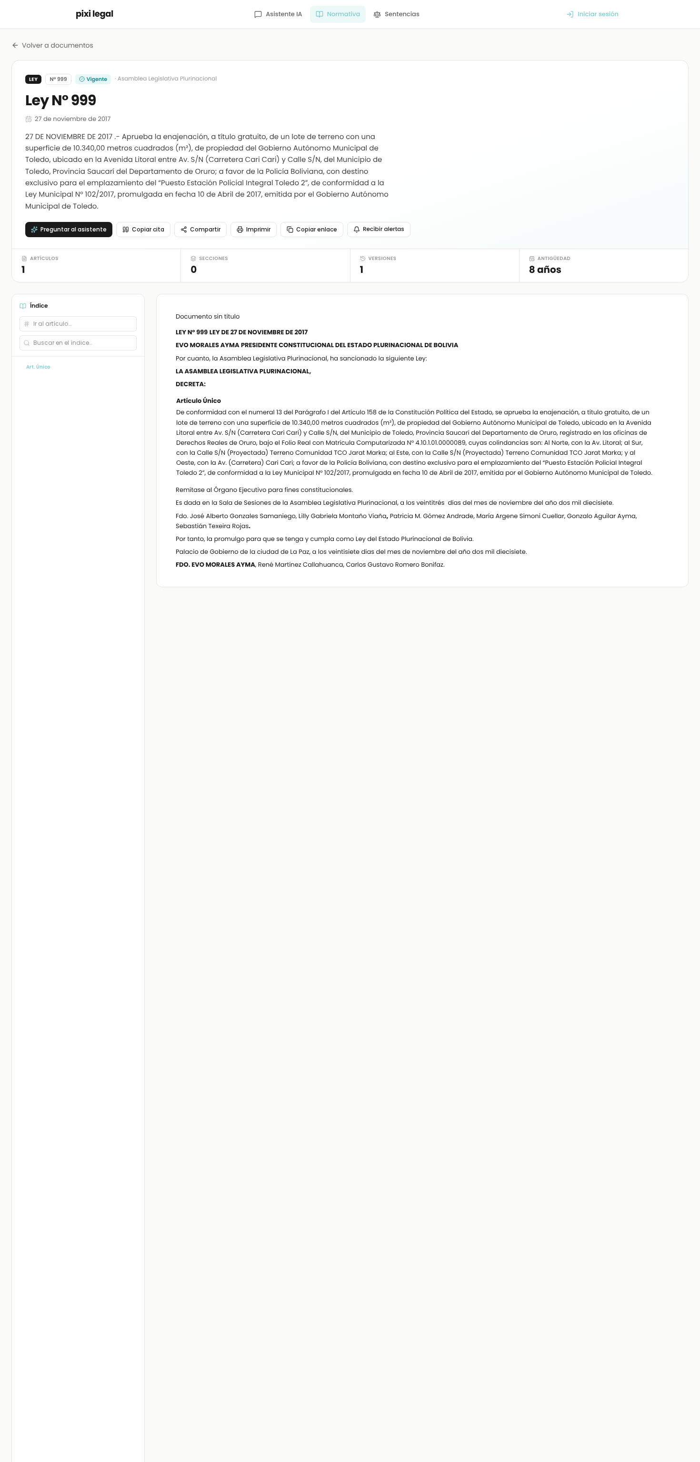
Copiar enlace (316, 229)
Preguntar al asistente (73, 229)
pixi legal (94, 14)
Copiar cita (148, 229)
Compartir (205, 229)
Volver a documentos (57, 45)
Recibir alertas (383, 229)
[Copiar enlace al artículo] (663, 401)
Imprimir (258, 229)
